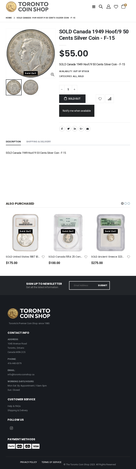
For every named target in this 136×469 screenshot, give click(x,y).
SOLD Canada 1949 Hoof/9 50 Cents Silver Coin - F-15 (94, 34)
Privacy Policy (28, 462)
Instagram (11, 428)
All (75, 76)
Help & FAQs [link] (14, 406)
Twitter (68, 129)
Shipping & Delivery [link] (18, 410)
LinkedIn (75, 129)
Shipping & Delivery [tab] (38, 141)
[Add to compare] (109, 98)
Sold (81, 76)
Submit (102, 285)
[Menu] (93, 7)
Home (9, 18)
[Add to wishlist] (100, 98)
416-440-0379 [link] (15, 363)
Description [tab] (13, 141)
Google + (81, 129)
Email (87, 129)
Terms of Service (51, 462)
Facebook (62, 129)
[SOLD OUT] (39, 222)
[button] (122, 203)
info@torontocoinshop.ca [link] (21, 374)
